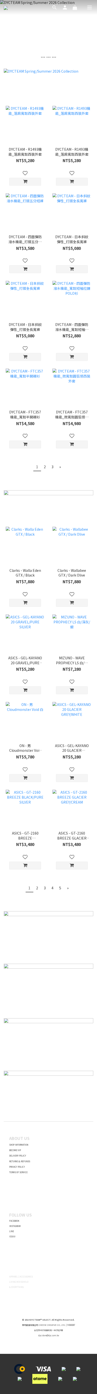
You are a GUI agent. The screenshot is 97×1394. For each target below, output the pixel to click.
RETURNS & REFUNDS (19, 1161)
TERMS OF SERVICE (18, 1172)
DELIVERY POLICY (17, 1155)
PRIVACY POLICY (17, 1166)
